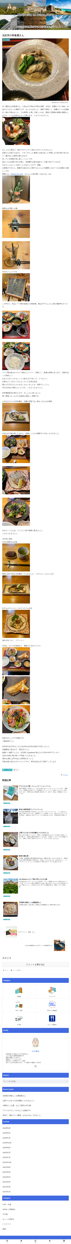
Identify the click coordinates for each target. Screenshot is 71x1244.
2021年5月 (7, 1177)
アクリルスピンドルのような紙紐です (17, 1110)
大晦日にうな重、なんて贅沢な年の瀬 (17, 1105)
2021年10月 (7, 1162)
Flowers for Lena (17, 174)
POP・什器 (7, 1204)
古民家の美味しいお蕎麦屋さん (14, 1096)
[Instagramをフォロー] (35, 1066)
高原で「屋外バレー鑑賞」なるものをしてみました (22, 1115)
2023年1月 (7, 1138)
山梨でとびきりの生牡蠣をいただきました (18, 1101)
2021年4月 (7, 1182)
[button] (67, 1081)
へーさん (35, 1051)
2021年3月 (7, 1187)
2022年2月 (7, 1152)
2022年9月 (7, 1148)
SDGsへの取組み (9, 1209)
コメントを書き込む (35, 964)
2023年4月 (7, 1133)
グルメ (16, 770)
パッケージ (7, 1224)
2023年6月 (7, 1128)
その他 (5, 1214)
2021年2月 (7, 1192)
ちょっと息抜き (8, 770)
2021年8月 (7, 1167)
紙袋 (4, 1229)
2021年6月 (7, 1172)
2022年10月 (7, 1143)
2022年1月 (7, 1157)
